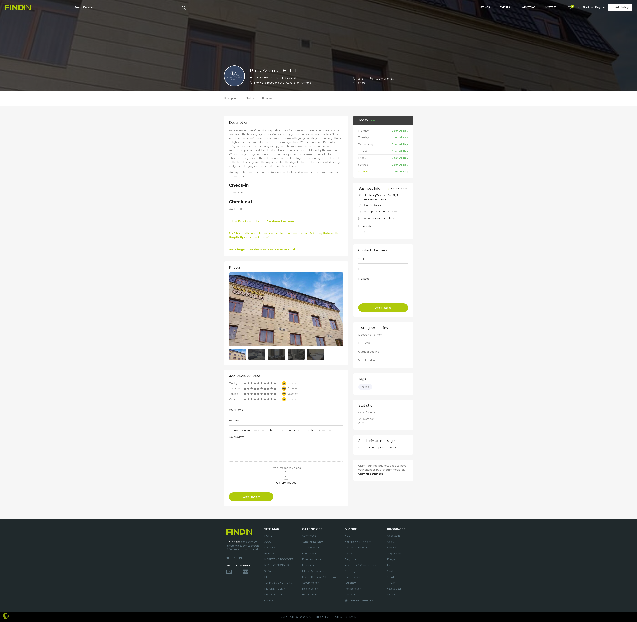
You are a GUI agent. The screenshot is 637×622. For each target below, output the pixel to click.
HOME (268, 535)
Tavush (391, 582)
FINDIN (319, 616)
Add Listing (622, 7)
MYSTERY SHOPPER (276, 565)
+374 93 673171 (289, 77)
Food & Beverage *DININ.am (319, 577)
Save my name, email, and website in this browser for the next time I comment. (282, 430)
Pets (348, 553)
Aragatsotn (393, 535)
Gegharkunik (394, 553)
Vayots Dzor (394, 588)
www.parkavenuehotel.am (380, 218)
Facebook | (275, 221)
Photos (249, 98)
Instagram (289, 221)
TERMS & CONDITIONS (278, 582)
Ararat (390, 541)
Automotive (309, 535)
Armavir (391, 547)
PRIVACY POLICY (274, 594)
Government (310, 582)
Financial (307, 565)
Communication (311, 541)
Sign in (586, 7)
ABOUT (268, 541)
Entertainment (311, 559)
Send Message (383, 307)
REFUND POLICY (274, 588)
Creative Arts (310, 547)
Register (600, 7)
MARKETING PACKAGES (278, 559)
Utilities (349, 594)
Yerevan (391, 594)
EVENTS (505, 7)
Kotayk (391, 559)
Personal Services (355, 547)
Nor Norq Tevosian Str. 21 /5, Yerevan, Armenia (283, 82)
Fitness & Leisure (312, 571)
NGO (347, 535)
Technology (352, 577)
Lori (389, 565)
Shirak (390, 571)
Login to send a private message (378, 447)
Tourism (349, 582)
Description (230, 98)
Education (308, 553)
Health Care (309, 588)
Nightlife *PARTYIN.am (358, 541)
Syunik (391, 577)
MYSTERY (551, 7)
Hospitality (256, 77)
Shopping (350, 571)
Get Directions (399, 188)
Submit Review (384, 78)
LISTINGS (484, 7)
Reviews (267, 98)
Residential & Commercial (360, 565)
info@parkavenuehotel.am (381, 211)
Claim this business (370, 473)
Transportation (353, 588)
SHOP (268, 571)
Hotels (268, 77)
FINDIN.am (236, 233)
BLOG (267, 577)
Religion (350, 559)
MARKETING (527, 7)
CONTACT (270, 600)
